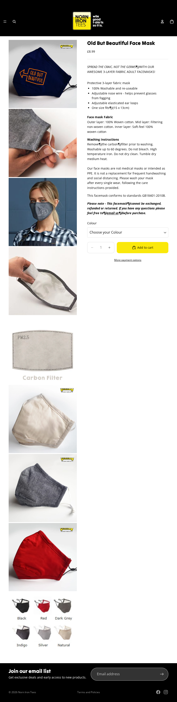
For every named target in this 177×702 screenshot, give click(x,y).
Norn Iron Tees (27, 692)
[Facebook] (158, 692)
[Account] (162, 21)
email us (113, 213)
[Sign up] (161, 674)
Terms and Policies (88, 692)
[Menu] (5, 22)
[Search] (14, 21)
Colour (92, 223)
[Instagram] (165, 692)
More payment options (127, 260)
